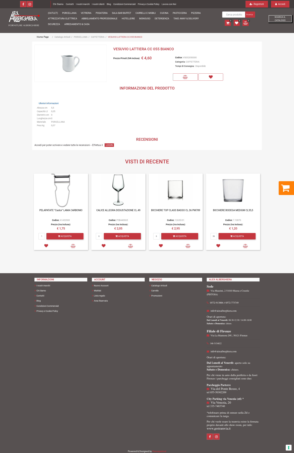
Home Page (43, 37)
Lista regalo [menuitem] (99, 295)
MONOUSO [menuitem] (144, 18)
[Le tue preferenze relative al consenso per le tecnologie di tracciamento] (289, 448)
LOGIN (109, 145)
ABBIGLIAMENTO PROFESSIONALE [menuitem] (99, 18)
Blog (109, 4)
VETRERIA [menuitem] (86, 13)
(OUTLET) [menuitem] (53, 13)
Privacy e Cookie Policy (148, 4)
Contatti (70, 4)
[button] (250, 14)
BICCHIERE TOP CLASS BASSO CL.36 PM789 (175, 210)
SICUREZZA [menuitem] (54, 24)
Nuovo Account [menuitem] (101, 285)
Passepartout (159, 451)
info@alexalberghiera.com (224, 310)
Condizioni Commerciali (124, 4)
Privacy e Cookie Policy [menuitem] (47, 311)
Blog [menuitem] (38, 301)
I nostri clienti (98, 4)
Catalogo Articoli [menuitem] (159, 285)
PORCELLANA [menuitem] (69, 13)
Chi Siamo (58, 4)
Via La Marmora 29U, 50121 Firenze (229, 335)
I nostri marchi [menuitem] (43, 285)
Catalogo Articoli (62, 37)
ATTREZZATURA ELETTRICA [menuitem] (62, 18)
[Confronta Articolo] (185, 77)
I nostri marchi (83, 4)
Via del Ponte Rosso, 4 (225, 388)
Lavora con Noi (169, 4)
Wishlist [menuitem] (97, 290)
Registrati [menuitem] (258, 4)
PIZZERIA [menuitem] (196, 13)
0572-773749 (232, 302)
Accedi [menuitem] (281, 4)
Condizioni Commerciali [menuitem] (47, 306)
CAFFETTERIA (97, 37)
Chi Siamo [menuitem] (41, 290)
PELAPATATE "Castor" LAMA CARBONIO (60, 210)
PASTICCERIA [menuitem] (180, 13)
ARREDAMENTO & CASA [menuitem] (77, 24)
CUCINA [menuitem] (164, 13)
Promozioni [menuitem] (156, 295)
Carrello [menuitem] (155, 290)
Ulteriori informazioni (48, 103)
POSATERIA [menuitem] (102, 13)
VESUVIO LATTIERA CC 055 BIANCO (125, 37)
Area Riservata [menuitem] (101, 301)
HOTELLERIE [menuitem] (128, 18)
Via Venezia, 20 (221, 402)
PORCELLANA (80, 37)
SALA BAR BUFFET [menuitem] (121, 13)
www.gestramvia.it (219, 428)
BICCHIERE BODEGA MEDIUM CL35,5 (233, 210)
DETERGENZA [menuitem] (162, 18)
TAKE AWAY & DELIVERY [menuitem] (186, 18)
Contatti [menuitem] (40, 295)
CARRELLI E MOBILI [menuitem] (146, 13)
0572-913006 (216, 302)
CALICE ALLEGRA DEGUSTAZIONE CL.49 (118, 210)
